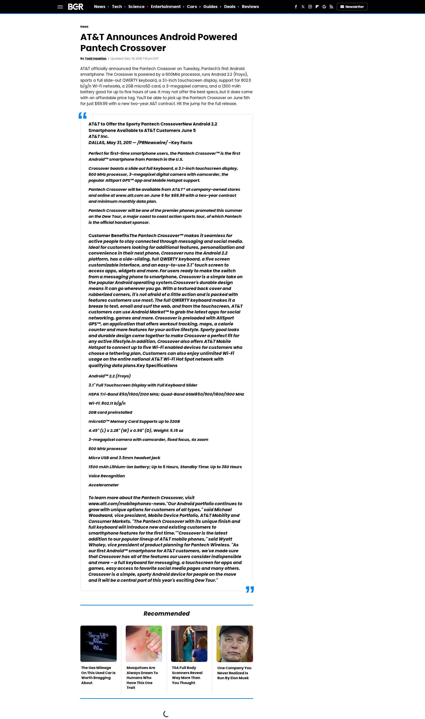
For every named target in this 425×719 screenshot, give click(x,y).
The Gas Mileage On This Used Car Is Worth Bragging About (98, 675)
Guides (210, 6)
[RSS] (331, 6)
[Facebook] (296, 6)
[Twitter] (303, 6)
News (99, 6)
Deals (230, 6)
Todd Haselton (95, 58)
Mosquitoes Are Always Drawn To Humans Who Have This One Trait (142, 677)
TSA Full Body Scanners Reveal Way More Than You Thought (187, 675)
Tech (117, 6)
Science (136, 6)
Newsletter (355, 7)
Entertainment (166, 6)
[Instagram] (310, 6)
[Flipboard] (317, 6)
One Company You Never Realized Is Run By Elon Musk (234, 673)
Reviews (250, 6)
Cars (192, 6)
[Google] (324, 6)
